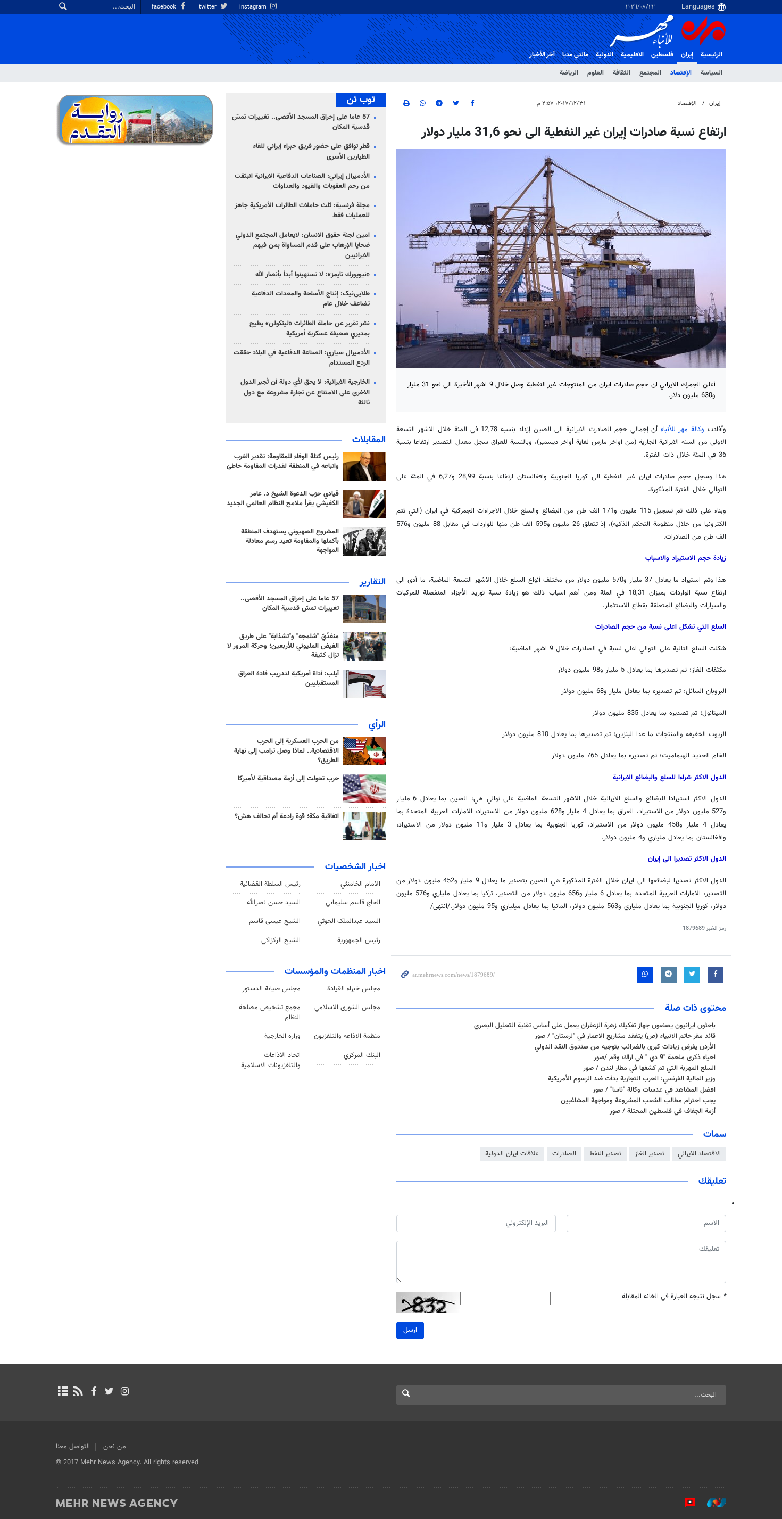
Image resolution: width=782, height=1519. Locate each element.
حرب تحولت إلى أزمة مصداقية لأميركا (288, 778)
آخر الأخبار (542, 54)
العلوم (595, 73)
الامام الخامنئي (360, 884)
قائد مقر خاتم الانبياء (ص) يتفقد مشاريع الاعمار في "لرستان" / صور (625, 1036)
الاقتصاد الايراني (699, 1154)
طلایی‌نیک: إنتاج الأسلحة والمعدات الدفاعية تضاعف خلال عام (311, 298)
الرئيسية (711, 54)
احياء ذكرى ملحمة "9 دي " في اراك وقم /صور (655, 1057)
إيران (687, 54)
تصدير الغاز (649, 1154)
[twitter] (109, 1392)
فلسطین (662, 54)
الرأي (377, 725)
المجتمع (650, 73)
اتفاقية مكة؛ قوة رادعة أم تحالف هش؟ (287, 816)
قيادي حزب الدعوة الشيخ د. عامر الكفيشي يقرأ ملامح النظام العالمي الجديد (283, 499)
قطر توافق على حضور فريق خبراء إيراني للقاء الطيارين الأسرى (311, 151)
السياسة (711, 73)
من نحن (114, 1446)
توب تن (361, 100)
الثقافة (621, 73)
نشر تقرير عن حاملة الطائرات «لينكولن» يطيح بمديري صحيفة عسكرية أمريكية (309, 328)
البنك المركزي (362, 1055)
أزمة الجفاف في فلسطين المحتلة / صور (663, 1111)
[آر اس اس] (78, 1392)
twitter (208, 7)
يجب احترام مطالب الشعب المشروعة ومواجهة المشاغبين (638, 1100)
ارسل (410, 1330)
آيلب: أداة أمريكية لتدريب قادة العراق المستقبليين (288, 678)
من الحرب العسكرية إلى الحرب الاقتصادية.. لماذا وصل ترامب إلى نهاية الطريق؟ (286, 751)
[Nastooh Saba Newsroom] (711, 1502)
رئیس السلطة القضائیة (270, 884)
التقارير (373, 582)
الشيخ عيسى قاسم (275, 921)
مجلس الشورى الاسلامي (347, 1007)
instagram (253, 7)
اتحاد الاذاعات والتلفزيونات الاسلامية (271, 1060)
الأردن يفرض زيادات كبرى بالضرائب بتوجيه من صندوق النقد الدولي (625, 1047)
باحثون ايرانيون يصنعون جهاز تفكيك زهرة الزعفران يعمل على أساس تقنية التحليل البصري (595, 1025)
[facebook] (93, 1392)
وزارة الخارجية (282, 1036)
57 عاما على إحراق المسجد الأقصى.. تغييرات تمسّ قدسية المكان (301, 122)
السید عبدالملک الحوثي (349, 921)
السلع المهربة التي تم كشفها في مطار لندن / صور (649, 1068)
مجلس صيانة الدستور (271, 989)
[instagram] (124, 1392)
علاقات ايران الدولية (512, 1154)
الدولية (604, 54)
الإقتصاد (681, 73)
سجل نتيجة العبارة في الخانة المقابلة (674, 1297)
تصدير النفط (605, 1154)
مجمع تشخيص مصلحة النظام (270, 1012)
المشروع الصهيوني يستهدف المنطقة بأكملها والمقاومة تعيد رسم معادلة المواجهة (290, 541)
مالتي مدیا (575, 54)
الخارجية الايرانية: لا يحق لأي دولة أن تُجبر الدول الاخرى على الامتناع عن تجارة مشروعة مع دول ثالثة (305, 392)
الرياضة (569, 73)
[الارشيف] (62, 1392)
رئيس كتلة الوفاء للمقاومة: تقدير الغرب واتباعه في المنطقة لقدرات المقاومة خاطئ (283, 461)
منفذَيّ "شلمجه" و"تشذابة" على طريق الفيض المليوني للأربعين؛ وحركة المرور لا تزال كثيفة (283, 646)
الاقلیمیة (632, 54)
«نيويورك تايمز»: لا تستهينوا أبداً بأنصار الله (312, 274)
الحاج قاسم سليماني (353, 902)
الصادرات (564, 1154)
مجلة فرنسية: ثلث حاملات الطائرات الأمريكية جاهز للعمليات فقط (302, 210)
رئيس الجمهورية (358, 940)
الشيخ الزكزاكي (281, 940)
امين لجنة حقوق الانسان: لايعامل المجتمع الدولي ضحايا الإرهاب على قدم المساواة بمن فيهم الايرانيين (303, 245)
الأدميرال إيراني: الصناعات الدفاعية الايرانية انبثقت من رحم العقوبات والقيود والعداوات (302, 181)
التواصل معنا (73, 1446)
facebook (165, 7)
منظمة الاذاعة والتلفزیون (347, 1036)
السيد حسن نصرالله (274, 902)
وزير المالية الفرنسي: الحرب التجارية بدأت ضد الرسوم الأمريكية (632, 1079)
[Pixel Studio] (685, 1502)
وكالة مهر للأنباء (682, 429)
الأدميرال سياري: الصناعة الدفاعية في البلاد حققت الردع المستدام (302, 358)
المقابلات (369, 440)
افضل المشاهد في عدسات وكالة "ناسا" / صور (654, 1090)
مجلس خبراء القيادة (353, 989)
